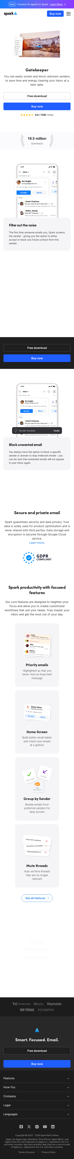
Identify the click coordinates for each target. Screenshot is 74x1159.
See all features (35, 898)
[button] (68, 13)
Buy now (55, 13)
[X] (29, 1127)
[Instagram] (37, 1127)
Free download (37, 96)
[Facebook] (21, 1127)
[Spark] (10, 14)
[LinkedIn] (53, 1127)
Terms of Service (26, 1152)
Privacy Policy (49, 1152)
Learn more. (37, 542)
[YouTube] (45, 1127)
